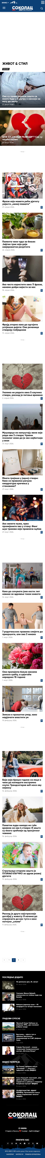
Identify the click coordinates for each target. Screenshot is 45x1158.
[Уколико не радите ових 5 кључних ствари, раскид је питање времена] (22, 377)
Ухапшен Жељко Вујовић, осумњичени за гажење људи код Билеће (29, 995)
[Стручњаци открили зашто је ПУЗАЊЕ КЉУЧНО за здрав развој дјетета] (22, 855)
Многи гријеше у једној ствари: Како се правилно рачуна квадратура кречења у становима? (20, 482)
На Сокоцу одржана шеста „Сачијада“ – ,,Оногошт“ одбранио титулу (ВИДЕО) (26, 1068)
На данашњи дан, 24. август (27, 982)
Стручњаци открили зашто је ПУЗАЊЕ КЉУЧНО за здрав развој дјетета (21, 873)
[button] (43, 2)
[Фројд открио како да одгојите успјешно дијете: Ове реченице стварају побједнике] (22, 309)
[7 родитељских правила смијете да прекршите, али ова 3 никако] (22, 616)
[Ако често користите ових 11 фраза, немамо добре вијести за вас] (22, 269)
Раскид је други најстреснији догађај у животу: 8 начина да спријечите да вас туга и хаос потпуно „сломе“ (19, 917)
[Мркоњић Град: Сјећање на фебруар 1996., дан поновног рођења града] (8, 1026)
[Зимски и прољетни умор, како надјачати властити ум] (22, 699)
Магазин (6, 69)
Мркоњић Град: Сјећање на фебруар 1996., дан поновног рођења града (27, 1025)
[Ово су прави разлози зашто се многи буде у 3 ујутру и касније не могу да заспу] (22, 90)
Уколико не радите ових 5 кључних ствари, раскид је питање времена (22, 394)
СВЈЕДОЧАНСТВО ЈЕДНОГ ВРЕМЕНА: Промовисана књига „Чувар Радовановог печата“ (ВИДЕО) (28, 1093)
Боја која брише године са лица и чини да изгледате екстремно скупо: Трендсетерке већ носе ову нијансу (21, 783)
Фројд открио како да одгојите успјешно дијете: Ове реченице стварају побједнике (20, 327)
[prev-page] (4, 960)
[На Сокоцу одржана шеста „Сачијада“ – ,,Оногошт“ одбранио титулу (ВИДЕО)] (8, 1070)
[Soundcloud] (20, 1143)
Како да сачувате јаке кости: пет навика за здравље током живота (21, 593)
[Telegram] (24, 1143)
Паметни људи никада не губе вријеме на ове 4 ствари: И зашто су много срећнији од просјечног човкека (21, 829)
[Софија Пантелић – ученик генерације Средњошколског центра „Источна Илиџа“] (8, 1050)
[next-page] (23, 960)
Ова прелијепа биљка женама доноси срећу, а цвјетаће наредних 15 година (19, 674)
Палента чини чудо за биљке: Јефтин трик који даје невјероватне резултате (19, 244)
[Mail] (16, 1143)
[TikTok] (28, 1143)
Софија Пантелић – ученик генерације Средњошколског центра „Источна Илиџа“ (27, 1049)
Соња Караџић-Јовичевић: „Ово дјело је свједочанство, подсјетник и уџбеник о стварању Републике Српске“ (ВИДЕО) (29, 1081)
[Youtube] (37, 1143)
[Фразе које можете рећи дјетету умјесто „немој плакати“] (22, 186)
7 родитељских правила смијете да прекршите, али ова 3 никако (22, 633)
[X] (33, 1143)
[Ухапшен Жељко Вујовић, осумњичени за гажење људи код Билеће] (8, 996)
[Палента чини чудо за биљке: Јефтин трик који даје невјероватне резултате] (22, 226)
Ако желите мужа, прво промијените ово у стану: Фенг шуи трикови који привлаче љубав (21, 526)
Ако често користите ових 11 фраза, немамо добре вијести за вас (22, 286)
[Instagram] (12, 1143)
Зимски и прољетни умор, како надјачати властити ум (19, 716)
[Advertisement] (22, 35)
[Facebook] (7, 1143)
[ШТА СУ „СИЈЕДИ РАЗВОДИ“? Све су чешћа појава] (22, 128)
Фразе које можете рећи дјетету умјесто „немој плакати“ (20, 202)
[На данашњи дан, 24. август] (8, 985)
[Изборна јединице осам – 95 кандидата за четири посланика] (8, 1008)
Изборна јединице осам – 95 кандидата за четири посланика (29, 1006)
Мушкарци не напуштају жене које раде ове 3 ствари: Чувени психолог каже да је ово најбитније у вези (22, 436)
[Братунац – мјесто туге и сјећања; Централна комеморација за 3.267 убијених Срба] (8, 1038)
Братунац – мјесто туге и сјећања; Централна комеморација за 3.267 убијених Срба (28, 1037)
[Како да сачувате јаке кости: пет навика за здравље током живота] (22, 576)
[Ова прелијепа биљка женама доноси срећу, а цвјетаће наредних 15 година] (22, 656)
